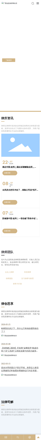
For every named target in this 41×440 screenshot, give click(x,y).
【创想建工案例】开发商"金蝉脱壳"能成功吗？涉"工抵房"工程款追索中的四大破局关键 (19, 351)
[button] (20, 108)
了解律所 (9, 60)
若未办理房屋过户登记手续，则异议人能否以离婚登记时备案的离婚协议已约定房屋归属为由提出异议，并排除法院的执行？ (20, 370)
